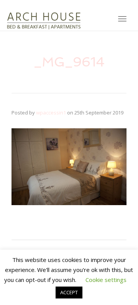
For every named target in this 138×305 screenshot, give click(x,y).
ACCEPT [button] (69, 292)
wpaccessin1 (51, 112)
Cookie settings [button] (106, 279)
